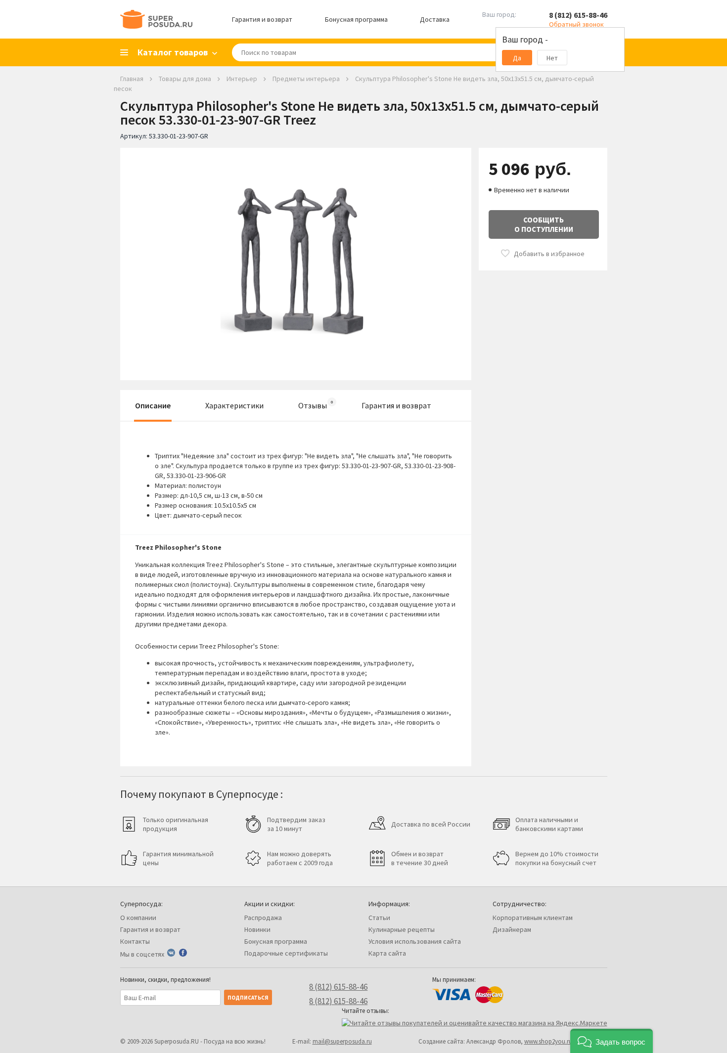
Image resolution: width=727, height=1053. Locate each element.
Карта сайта (387, 953)
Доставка (435, 19)
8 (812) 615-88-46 (578, 15)
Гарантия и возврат (262, 19)
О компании (138, 917)
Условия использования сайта (414, 941)
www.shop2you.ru (548, 1041)
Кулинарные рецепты (401, 929)
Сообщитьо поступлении (543, 224)
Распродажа (263, 917)
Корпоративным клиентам (533, 917)
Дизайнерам (512, 929)
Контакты (135, 941)
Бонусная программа (356, 19)
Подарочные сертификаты (286, 953)
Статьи (379, 917)
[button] (611, 1041)
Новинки (257, 929)
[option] (295, 256)
